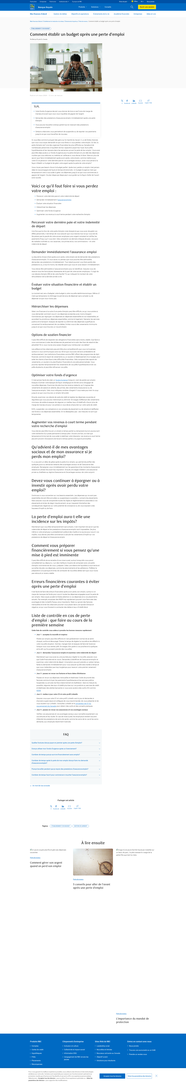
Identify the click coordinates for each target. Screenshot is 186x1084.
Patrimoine (53, 1)
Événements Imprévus (71, 21)
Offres (136, 1)
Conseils (108, 7)
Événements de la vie (101, 14)
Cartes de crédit (37, 1050)
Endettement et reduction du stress (53, 21)
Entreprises (43, 1)
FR (141, 1)
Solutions (94, 7)
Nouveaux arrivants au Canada (108, 1053)
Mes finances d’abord (38, 14)
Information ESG (70, 1053)
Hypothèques (37, 1053)
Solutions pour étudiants (106, 1061)
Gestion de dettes (60, 14)
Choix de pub (123, 1)
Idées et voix (151, 14)
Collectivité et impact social (74, 1050)
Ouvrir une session (147, 7)
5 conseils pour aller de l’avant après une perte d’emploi (91, 886)
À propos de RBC (77, 1)
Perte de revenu (83, 21)
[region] (93, 1076)
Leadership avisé (103, 1046)
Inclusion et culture (71, 1046)
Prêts (34, 1057)
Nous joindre (150, 1)
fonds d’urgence (62, 380)
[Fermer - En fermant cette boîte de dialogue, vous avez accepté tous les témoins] (156, 1076)
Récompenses (37, 1064)
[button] (133, 7)
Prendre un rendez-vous (138, 1054)
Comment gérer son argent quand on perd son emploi (46, 864)
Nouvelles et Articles (104, 1050)
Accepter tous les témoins (112, 1076)
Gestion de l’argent (80, 826)
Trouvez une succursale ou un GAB (142, 1050)
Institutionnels (63, 1)
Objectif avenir (102, 1057)
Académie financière (121, 14)
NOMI (38, 691)
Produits (82, 7)
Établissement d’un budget (61, 826)
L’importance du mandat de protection (132, 1020)
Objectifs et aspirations (80, 14)
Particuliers (33, 1)
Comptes (35, 1046)
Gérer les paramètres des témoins (139, 1076)
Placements (36, 1061)
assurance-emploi (64, 200)
